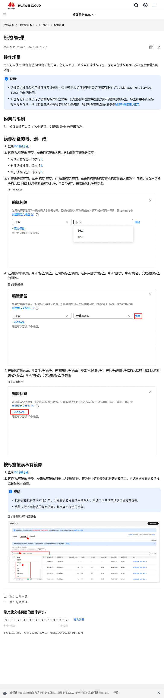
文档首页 (9, 25)
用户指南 (44, 25)
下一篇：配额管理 (16, 602)
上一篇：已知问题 (16, 596)
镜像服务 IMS (26, 25)
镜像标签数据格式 (127, 104)
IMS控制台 (21, 146)
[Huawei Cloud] (24, 5)
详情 (116, 692)
